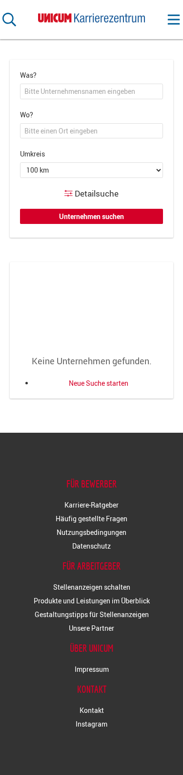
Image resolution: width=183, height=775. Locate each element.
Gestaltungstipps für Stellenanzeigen (92, 614)
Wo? (26, 114)
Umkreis (32, 153)
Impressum (92, 669)
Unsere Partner (91, 628)
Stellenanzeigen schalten (91, 587)
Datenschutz (91, 546)
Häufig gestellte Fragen (91, 518)
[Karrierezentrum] (91, 16)
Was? (28, 75)
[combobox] (91, 91)
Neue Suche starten (98, 383)
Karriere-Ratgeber (91, 504)
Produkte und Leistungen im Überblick (92, 600)
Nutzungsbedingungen (91, 532)
